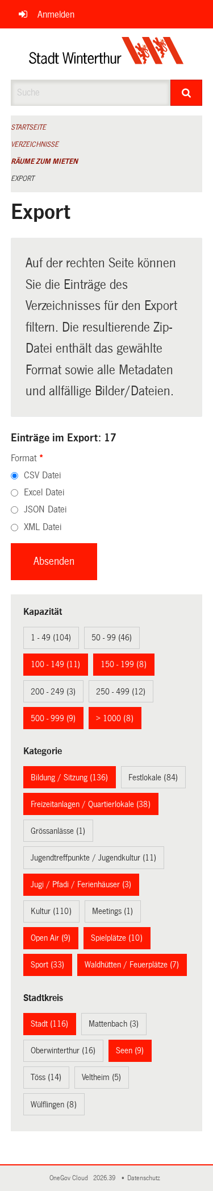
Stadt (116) (49, 1023)
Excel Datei (44, 492)
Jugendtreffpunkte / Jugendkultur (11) (93, 857)
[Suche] (186, 93)
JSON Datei (45, 509)
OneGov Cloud (70, 1178)
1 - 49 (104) (51, 637)
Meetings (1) (112, 911)
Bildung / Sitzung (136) (69, 777)
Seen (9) (130, 1050)
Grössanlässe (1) (58, 831)
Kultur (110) (51, 911)
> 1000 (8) (114, 718)
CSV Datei (42, 475)
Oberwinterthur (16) (63, 1050)
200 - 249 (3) (53, 691)
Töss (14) (46, 1077)
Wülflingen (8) (54, 1104)
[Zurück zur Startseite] (106, 54)
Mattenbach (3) (114, 1023)
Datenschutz (145, 1178)
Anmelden (55, 14)
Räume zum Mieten (44, 162)
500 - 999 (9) (53, 718)
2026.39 (105, 1178)
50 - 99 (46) (111, 637)
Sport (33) (47, 964)
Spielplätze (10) (117, 937)
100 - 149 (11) (55, 664)
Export (22, 179)
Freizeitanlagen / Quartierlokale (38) (91, 804)
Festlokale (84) (153, 777)
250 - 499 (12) (120, 691)
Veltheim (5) (101, 1077)
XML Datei (42, 527)
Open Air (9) (50, 937)
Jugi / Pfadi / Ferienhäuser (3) (81, 884)
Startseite (28, 127)
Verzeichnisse (35, 144)
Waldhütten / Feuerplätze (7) (132, 964)
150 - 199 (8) (124, 664)
